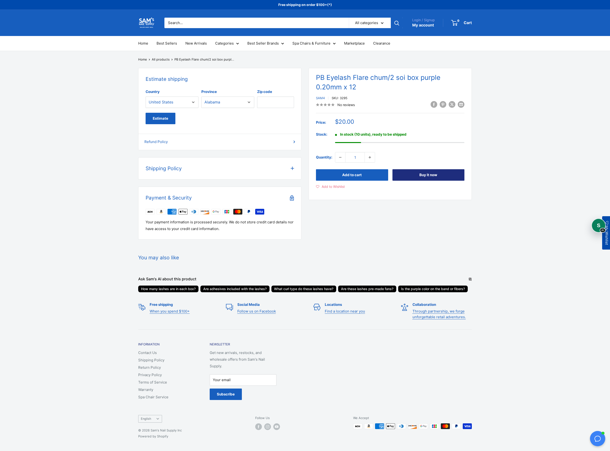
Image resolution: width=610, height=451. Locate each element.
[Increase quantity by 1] (370, 157)
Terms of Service (152, 382)
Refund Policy (156, 141)
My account (423, 25)
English (146, 418)
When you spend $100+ (170, 311)
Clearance (381, 43)
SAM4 (320, 98)
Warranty (145, 389)
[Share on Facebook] (434, 104)
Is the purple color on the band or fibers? (433, 289)
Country (153, 91)
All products (161, 59)
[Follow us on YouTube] (276, 426)
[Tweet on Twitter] (452, 104)
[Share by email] (461, 104)
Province (209, 91)
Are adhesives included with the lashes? (235, 289)
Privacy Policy (150, 375)
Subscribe (226, 394)
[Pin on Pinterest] (443, 104)
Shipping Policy (151, 360)
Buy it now (428, 175)
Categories (224, 43)
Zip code (264, 91)
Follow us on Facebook (256, 311)
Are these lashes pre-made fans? (367, 289)
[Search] (397, 23)
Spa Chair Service (153, 397)
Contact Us (147, 352)
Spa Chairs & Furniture (311, 43)
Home (143, 43)
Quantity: (324, 157)
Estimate (160, 118)
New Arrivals (196, 43)
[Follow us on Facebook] (258, 426)
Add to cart (352, 175)
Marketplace (354, 43)
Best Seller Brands (263, 43)
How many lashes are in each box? (168, 289)
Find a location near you (345, 311)
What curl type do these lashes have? (303, 289)
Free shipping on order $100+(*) (305, 5)
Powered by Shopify (153, 436)
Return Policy (149, 367)
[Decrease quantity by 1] (340, 157)
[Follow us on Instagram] (267, 426)
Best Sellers (167, 43)
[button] (330, 187)
